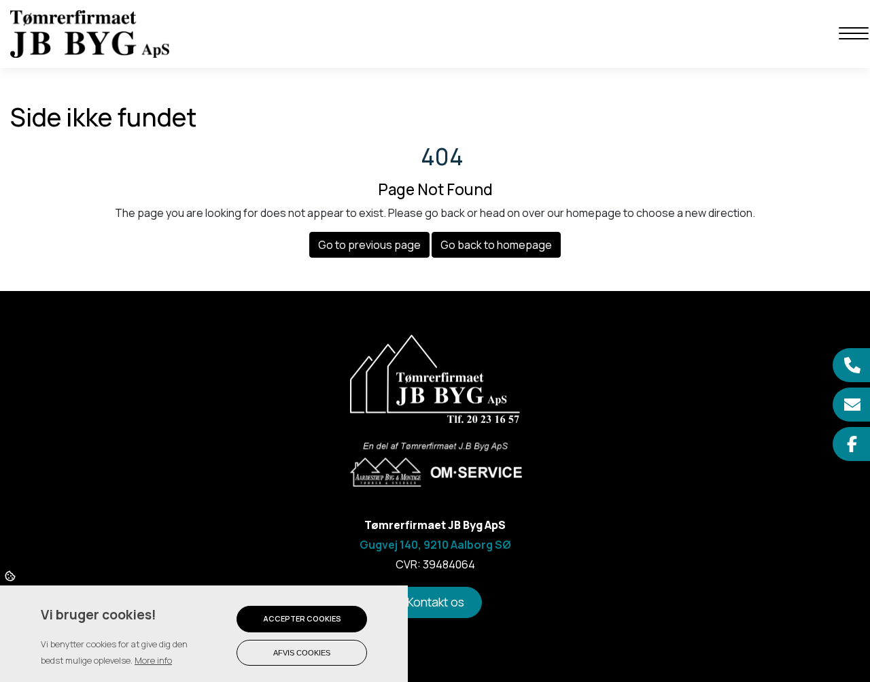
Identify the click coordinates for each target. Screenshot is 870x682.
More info (153, 660)
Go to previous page (369, 244)
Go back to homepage (496, 244)
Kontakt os (435, 602)
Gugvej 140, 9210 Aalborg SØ (435, 544)
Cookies (11, 575)
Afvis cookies (301, 653)
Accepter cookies (302, 618)
